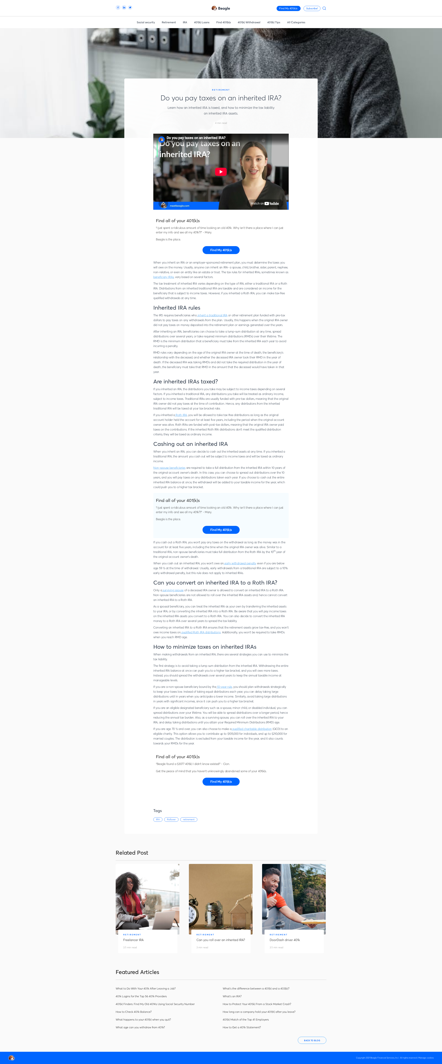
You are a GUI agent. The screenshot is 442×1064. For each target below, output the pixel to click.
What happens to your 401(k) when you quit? (143, 1019)
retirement (189, 819)
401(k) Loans (201, 22)
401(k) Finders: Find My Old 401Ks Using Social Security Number (155, 1004)
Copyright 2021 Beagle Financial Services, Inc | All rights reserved (386, 1057)
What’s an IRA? (232, 996)
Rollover (171, 819)
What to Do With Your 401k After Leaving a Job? (146, 988)
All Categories (296, 22)
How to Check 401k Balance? (134, 1011)
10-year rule (224, 687)
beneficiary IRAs (163, 277)
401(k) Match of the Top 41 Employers (246, 1019)
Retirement (169, 22)
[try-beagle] (221, 250)
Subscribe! (312, 8)
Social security (146, 22)
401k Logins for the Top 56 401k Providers (141, 996)
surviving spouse (173, 590)
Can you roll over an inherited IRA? (220, 940)
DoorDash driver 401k (285, 940)
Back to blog (312, 1040)
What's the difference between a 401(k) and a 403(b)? (256, 988)
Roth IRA (181, 415)
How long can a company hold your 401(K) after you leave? (259, 1011)
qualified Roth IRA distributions (200, 632)
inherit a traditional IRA (212, 315)
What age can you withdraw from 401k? (140, 1027)
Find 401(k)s (223, 22)
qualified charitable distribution (251, 729)
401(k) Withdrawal (249, 22)
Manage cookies (426, 1057)
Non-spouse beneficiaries (169, 467)
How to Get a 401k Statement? (242, 1027)
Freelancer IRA (133, 940)
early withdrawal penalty (240, 563)
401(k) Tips (273, 22)
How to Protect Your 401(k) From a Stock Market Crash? (257, 1004)
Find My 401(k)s (288, 8)
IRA (185, 22)
